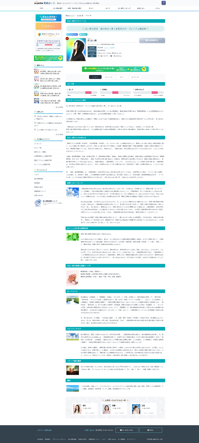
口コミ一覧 (37, 148)
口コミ (91, 8)
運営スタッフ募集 (40, 152)
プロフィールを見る (89, 413)
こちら (42, 50)
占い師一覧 (80, 15)
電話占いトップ (70, 15)
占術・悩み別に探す (75, 8)
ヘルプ (36, 174)
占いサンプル (135, 77)
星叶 (84, 405)
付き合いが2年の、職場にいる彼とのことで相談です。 (48, 117)
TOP (41, 8)
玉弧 (143, 405)
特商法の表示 (38, 187)
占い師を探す (58, 8)
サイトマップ (131, 439)
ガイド (108, 8)
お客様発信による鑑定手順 (43, 156)
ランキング (37, 143)
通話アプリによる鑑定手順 (43, 160)
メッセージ (95, 77)
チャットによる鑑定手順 (42, 164)
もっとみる (59, 107)
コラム (157, 8)
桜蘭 (113, 405)
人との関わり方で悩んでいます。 (48, 130)
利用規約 (37, 183)
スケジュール (108, 77)
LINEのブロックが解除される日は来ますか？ (48, 124)
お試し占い (141, 8)
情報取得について (40, 191)
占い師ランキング (124, 8)
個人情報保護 (38, 179)
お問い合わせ (38, 195)
